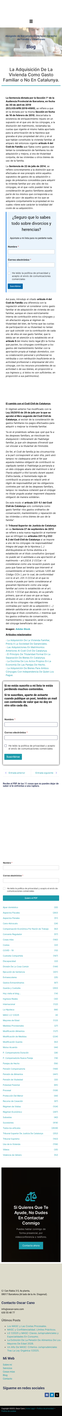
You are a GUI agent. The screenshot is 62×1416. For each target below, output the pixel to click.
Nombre (13, 246)
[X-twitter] (57, 1395)
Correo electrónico (19, 259)
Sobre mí (7, 1364)
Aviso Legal (30, 1409)
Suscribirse (15, 286)
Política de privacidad (45, 1409)
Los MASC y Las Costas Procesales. (27, 1326)
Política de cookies (8, 1411)
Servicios (7, 1368)
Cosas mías (9, 1371)
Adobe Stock (23, 629)
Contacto (7, 1378)
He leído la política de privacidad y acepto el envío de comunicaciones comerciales (31, 276)
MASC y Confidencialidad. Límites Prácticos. (31, 1329)
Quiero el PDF (31, 898)
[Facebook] (47, 1395)
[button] (31, 21)
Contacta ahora (31, 1245)
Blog (5, 1375)
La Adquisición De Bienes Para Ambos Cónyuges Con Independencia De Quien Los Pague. (30, 672)
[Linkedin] (52, 1395)
